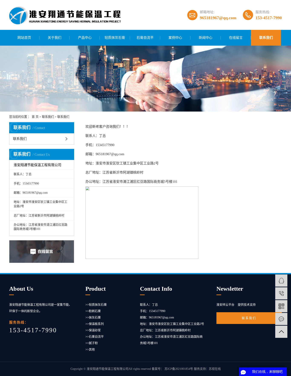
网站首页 (24, 37)
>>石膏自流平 (94, 336)
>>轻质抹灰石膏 (96, 304)
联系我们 (266, 37)
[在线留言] (281, 319)
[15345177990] (281, 293)
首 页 (35, 116)
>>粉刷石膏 (93, 311)
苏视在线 (215, 368)
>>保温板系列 (94, 323)
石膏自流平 (145, 37)
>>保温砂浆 (93, 330)
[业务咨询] (281, 280)
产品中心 (85, 37)
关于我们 (54, 37)
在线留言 (236, 37)
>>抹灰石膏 (93, 317)
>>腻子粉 (91, 343)
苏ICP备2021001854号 (178, 368)
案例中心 (175, 37)
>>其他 (90, 349)
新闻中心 (205, 37)
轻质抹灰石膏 (115, 37)
